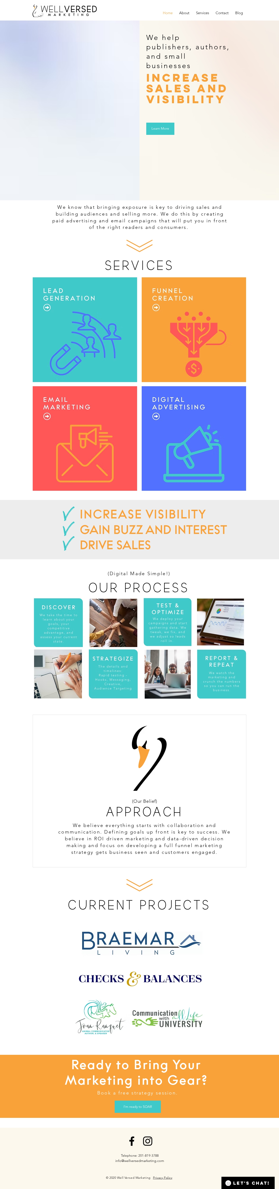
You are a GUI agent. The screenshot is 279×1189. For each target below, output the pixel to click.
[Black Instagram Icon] (147, 1141)
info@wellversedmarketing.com (139, 1161)
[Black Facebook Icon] (132, 1141)
